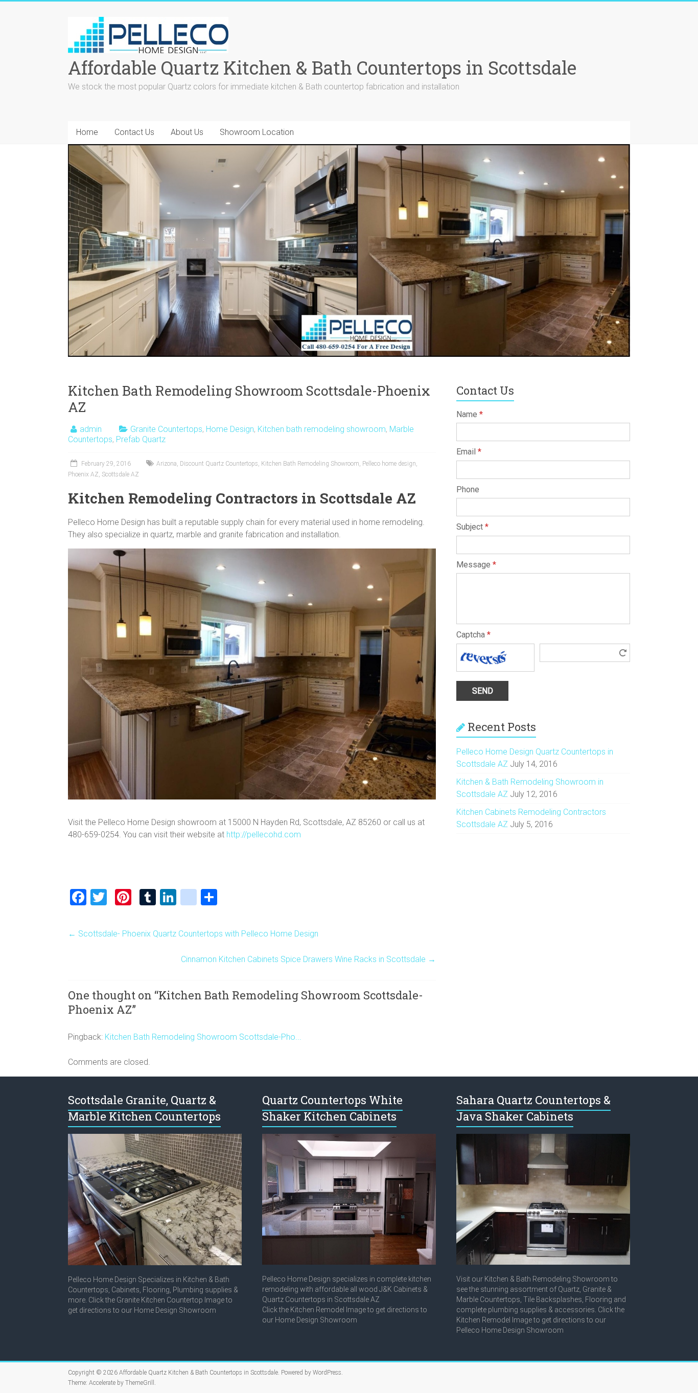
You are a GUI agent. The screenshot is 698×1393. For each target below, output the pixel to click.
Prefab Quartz (141, 439)
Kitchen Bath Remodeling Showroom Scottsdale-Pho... (203, 1037)
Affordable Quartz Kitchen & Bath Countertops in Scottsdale (322, 67)
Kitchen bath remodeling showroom (322, 429)
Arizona (166, 463)
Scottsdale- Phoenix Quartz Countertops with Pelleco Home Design (193, 934)
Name (469, 414)
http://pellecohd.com (263, 834)
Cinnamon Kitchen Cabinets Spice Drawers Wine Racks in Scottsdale (308, 959)
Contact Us (134, 132)
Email (468, 451)
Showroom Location (257, 132)
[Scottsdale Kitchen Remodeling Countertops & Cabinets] (349, 1139)
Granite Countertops (166, 429)
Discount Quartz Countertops (219, 463)
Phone (467, 489)
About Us (187, 132)
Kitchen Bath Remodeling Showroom (310, 463)
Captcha (473, 635)
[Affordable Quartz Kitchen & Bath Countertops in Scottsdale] (148, 22)
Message (476, 564)
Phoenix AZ (83, 474)
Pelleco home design (389, 463)
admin (91, 429)
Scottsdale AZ (120, 474)
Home (87, 132)
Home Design (230, 429)
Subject (472, 527)
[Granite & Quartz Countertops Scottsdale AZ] (155, 1139)
